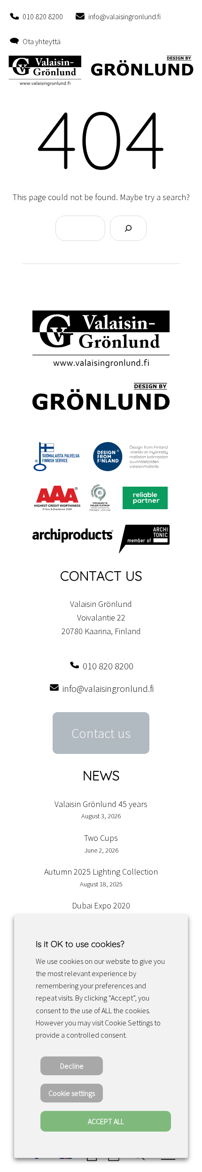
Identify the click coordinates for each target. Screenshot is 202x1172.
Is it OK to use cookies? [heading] (80, 944)
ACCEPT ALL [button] (106, 1121)
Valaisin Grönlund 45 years (101, 804)
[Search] (128, 228)
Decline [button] (72, 1066)
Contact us (101, 733)
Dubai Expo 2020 (101, 905)
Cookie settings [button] (71, 1093)
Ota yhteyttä (42, 41)
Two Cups (101, 837)
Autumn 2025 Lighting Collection (101, 871)
